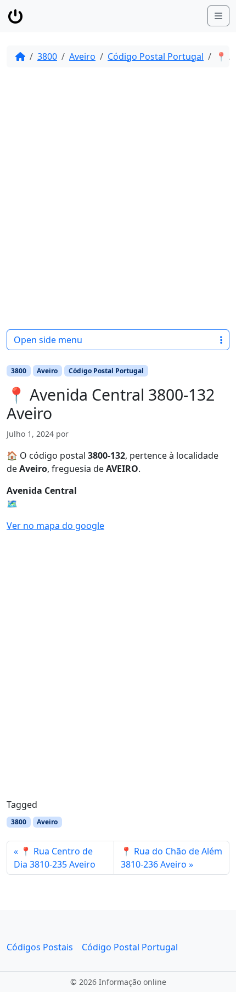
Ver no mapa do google (55, 526)
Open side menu (48, 340)
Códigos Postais (40, 947)
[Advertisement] (118, 198)
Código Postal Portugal (156, 56)
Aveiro (82, 56)
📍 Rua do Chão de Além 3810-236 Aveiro (171, 857)
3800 (47, 56)
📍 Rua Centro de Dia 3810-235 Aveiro (54, 857)
